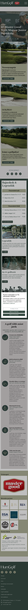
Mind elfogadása (14, 314)
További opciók (14, 308)
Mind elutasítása (14, 311)
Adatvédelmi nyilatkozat (9, 303)
